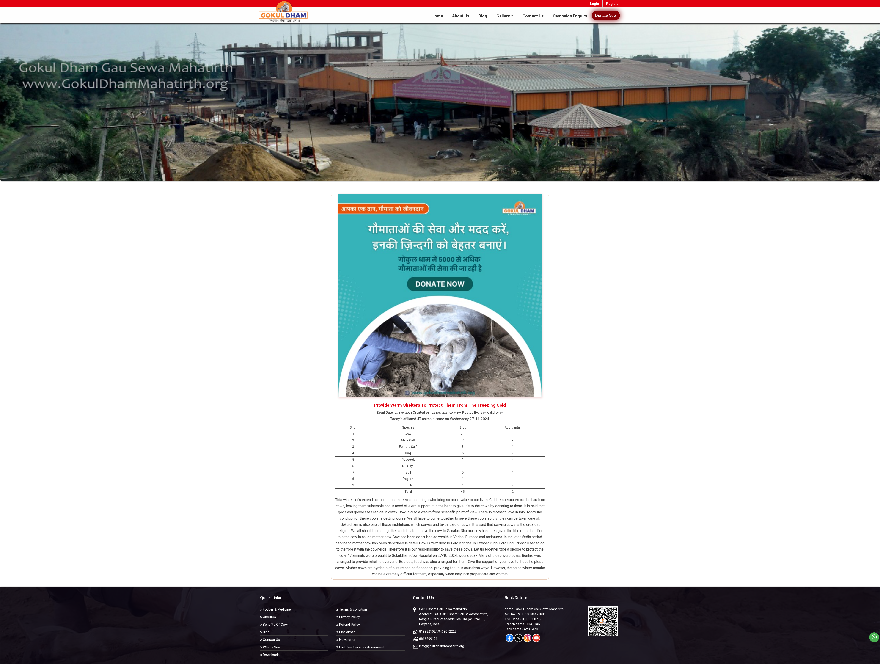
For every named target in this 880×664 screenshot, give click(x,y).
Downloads (271, 655)
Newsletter (347, 640)
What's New (271, 647)
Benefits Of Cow (275, 625)
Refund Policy (349, 625)
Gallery (503, 16)
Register (613, 4)
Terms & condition (353, 609)
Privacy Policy (349, 617)
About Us (460, 16)
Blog (482, 16)
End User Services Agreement (361, 647)
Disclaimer (347, 632)
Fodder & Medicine (277, 609)
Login (594, 4)
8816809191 (428, 639)
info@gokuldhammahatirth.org (441, 646)
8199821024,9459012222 (437, 631)
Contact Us (533, 16)
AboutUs (269, 617)
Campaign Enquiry (570, 16)
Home (437, 16)
